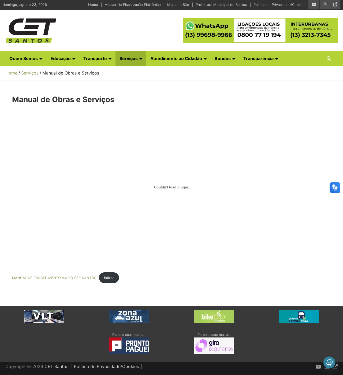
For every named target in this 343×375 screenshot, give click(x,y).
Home (93, 4)
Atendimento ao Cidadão (176, 58)
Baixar (109, 278)
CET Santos (56, 366)
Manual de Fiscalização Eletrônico (133, 4)
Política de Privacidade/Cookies (279, 4)
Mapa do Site (178, 4)
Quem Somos (23, 58)
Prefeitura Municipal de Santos (221, 4)
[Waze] (329, 362)
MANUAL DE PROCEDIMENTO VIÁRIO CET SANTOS (54, 278)
